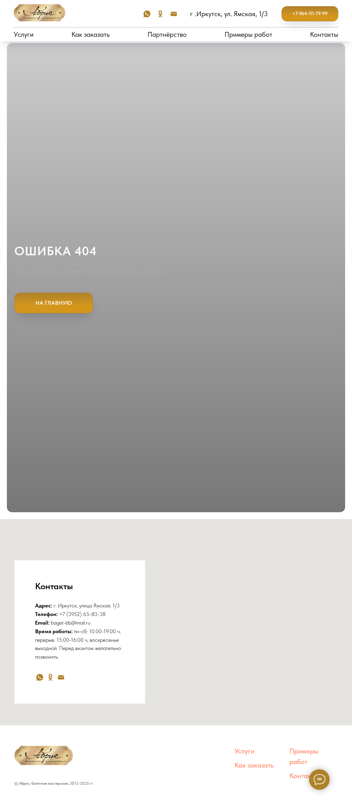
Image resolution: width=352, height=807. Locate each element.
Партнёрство (167, 34)
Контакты (324, 34)
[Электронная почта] (173, 14)
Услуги (24, 34)
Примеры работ (248, 34)
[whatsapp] (147, 14)
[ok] (160, 14)
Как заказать (91, 34)
